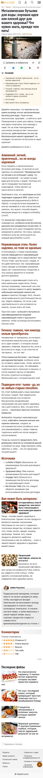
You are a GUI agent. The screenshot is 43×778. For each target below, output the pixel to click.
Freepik (39, 659)
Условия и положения (33, 761)
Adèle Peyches (27, 34)
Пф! (17, 654)
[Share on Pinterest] (38, 68)
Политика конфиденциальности (31, 757)
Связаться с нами (31, 752)
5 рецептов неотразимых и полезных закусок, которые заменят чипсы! (28, 712)
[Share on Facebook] (5, 68)
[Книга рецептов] (20, 2)
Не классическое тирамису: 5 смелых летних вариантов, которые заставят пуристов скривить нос (21, 678)
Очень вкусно (22, 643)
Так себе (19, 650)
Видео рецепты (9, 756)
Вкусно (18, 647)
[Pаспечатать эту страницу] (39, 63)
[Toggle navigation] (39, 2)
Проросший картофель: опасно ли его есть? (29, 558)
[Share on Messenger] (13, 68)
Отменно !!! (20, 640)
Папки (5, 766)
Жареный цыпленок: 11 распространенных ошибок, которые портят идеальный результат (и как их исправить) (21, 729)
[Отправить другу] (33, 63)
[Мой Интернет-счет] (25, 2)
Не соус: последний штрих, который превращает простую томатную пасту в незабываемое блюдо (29, 696)
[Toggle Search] (32, 2)
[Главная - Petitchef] (3, 7)
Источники (10, 99)
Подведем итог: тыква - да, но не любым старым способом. (19, 95)
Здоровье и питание (13, 744)
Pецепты (6, 752)
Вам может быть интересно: (17, 103)
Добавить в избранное (16, 63)
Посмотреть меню (10, 759)
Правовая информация (28, 766)
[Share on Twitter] (29, 68)
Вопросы (6, 763)
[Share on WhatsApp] (21, 68)
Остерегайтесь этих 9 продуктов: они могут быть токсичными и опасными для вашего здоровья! (29, 507)
